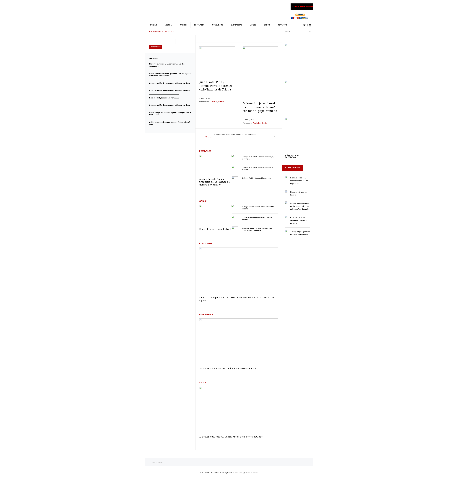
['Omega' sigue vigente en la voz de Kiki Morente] (235, 208)
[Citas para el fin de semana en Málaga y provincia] (235, 158)
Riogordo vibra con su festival (215, 229)
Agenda (168, 25)
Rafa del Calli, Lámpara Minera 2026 (256, 178)
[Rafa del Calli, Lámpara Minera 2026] (235, 179)
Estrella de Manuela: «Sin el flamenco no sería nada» (227, 368)
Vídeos (253, 25)
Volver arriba (157, 462)
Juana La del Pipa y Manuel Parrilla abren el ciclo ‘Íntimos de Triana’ (215, 85)
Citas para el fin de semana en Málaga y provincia (298, 220)
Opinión (183, 25)
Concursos (217, 25)
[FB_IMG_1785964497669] (297, 82)
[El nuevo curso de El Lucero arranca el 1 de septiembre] (286, 177)
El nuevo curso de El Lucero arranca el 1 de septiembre (235, 134)
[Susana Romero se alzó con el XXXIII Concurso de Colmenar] (235, 229)
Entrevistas (236, 25)
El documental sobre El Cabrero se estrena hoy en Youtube (231, 436)
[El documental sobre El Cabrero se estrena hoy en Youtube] (238, 410)
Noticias (153, 25)
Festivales (199, 25)
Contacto (282, 25)
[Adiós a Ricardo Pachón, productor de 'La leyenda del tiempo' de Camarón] (215, 164)
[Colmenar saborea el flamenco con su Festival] (235, 219)
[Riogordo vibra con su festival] (215, 214)
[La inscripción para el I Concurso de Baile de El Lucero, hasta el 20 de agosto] (238, 270)
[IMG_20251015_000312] (297, 45)
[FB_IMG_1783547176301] (297, 120)
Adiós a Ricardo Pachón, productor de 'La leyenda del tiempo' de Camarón (214, 182)
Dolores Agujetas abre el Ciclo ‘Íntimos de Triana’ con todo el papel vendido (260, 107)
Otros (267, 25)
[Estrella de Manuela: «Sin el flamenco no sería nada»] (238, 341)
